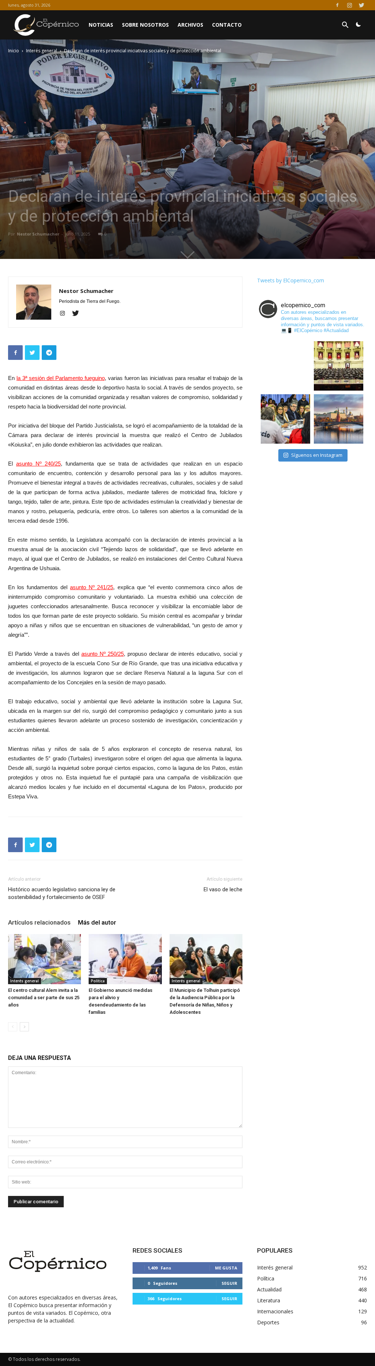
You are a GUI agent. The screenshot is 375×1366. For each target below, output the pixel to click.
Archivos (190, 24)
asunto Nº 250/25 (102, 654)
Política (98, 980)
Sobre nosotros (145, 24)
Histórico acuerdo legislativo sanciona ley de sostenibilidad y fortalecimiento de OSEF (61, 893)
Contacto (227, 24)
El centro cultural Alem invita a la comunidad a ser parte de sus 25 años (43, 997)
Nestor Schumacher (38, 234)
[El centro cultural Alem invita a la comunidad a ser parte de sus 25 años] (44, 959)
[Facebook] (337, 5)
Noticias (101, 24)
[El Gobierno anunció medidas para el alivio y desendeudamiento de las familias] (125, 959)
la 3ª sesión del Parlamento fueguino (60, 378)
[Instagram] (349, 5)
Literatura (268, 1300)
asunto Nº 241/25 (91, 587)
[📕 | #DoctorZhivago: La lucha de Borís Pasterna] (338, 419)
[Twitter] (361, 5)
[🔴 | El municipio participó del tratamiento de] (285, 419)
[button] (345, 25)
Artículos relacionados (39, 922)
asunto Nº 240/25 (38, 463)
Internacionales (275, 1311)
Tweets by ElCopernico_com (290, 280)
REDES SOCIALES (157, 1250)
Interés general (41, 51)
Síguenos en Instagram (316, 455)
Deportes (268, 1322)
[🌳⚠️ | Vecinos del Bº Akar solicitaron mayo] (285, 366)
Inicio (13, 51)
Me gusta (226, 1268)
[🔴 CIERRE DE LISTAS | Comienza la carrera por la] (338, 366)
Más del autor (97, 922)
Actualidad (269, 1289)
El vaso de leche (223, 889)
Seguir (229, 1283)
